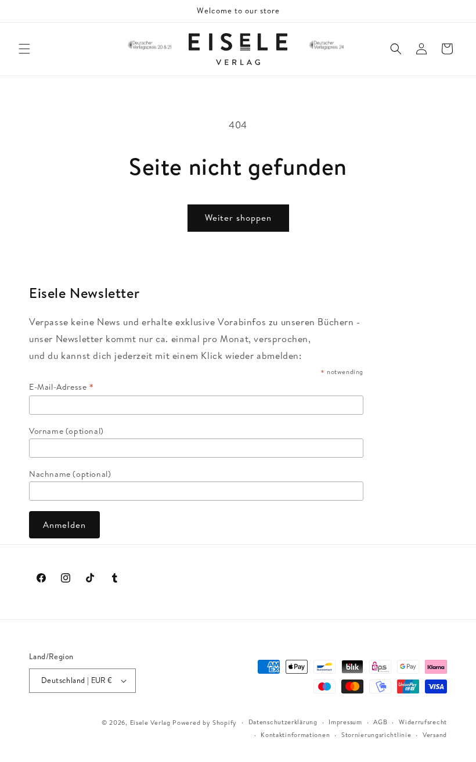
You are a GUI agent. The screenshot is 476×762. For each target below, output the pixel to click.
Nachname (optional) (70, 474)
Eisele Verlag (150, 722)
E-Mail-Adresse (62, 387)
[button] (24, 49)
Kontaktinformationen (295, 734)
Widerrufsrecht (423, 722)
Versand (435, 734)
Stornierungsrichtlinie (376, 734)
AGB (380, 722)
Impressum (345, 722)
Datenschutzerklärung (283, 722)
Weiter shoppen (238, 217)
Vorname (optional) (66, 431)
